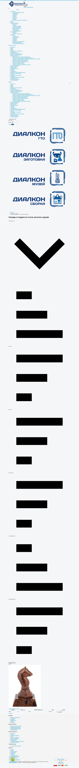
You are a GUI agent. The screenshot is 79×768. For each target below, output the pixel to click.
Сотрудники (13, 718)
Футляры (12, 70)
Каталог (10, 81)
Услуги (12, 736)
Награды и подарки (14, 55)
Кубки (12, 48)
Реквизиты (13, 722)
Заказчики (13, 719)
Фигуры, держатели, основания (16, 53)
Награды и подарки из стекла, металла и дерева (21, 64)
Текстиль (12, 74)
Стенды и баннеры (14, 80)
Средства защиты (14, 78)
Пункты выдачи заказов (15, 756)
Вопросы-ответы (14, 739)
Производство (13, 720)
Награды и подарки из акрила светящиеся (20, 59)
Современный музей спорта (16, 745)
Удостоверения (13, 71)
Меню (18, 9)
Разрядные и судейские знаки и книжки (18, 72)
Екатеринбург (13, 752)
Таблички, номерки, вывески (16, 73)
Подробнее (11, 713)
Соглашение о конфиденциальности (17, 741)
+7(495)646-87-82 (61, 762)
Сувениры (13, 69)
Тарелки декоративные (15, 65)
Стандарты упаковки (14, 737)
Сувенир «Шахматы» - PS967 (14, 708)
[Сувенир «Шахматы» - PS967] (25, 707)
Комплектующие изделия (15, 726)
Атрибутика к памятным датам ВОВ (17, 77)
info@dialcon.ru (61, 763)
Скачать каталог (14, 740)
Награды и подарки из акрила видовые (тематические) (23, 57)
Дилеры (12, 749)
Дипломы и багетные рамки (16, 54)
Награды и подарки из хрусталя (19, 63)
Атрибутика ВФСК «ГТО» (16, 728)
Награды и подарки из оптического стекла (20, 61)
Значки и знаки (13, 67)
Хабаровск (13, 753)
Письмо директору (60, 759)
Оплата (12, 734)
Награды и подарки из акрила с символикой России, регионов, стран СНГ (26, 58)
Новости (12, 721)
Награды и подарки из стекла (18, 62)
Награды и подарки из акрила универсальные (21, 56)
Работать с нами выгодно (15, 717)
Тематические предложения (16, 75)
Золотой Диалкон (14, 729)
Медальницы (13, 88)
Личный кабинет (30, 7)
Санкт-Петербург (14, 751)
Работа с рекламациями (15, 738)
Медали (12, 86)
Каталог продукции (12, 45)
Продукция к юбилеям (15, 79)
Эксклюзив (13, 76)
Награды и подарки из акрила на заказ (20, 60)
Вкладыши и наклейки (15, 52)
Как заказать (13, 733)
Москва (12, 750)
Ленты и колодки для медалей (16, 87)
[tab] (39, 120)
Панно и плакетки (14, 66)
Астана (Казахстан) (14, 755)
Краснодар (13, 754)
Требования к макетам (15, 742)
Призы (12, 49)
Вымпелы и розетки (14, 68)
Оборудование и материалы (16, 727)
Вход (25, 7)
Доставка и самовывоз (15, 735)
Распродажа (13, 47)
